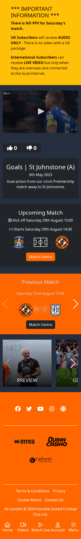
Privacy (59, 490)
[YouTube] (40, 409)
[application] (40, 111)
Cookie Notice (29, 499)
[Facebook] (18, 409)
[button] (40, 111)
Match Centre (40, 256)
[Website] (63, 409)
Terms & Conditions (33, 490)
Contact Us (54, 499)
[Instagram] (52, 409)
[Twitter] (29, 409)
